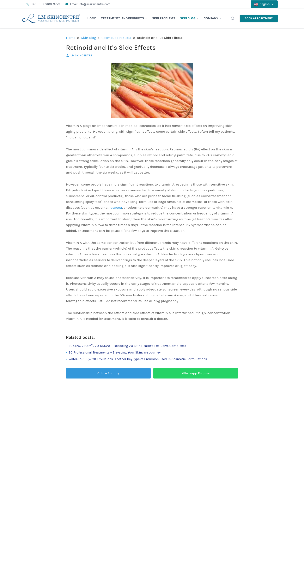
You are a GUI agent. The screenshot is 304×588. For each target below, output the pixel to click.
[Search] (232, 18)
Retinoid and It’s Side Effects (111, 47)
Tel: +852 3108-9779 (45, 4)
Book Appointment (259, 18)
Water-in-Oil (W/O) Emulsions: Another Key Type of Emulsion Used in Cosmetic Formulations (138, 359)
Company (211, 18)
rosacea (115, 207)
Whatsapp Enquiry (195, 373)
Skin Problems (163, 18)
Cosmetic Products (117, 38)
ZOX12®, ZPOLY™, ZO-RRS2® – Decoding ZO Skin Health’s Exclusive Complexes (127, 346)
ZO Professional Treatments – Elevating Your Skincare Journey (114, 352)
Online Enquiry (108, 373)
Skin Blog (187, 18)
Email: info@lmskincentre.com (90, 4)
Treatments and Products (122, 18)
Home (91, 18)
